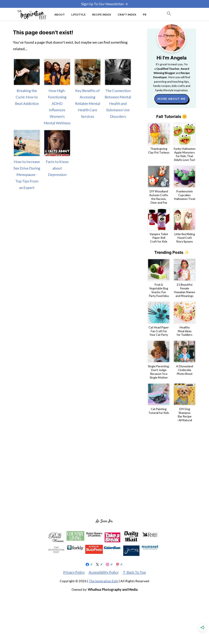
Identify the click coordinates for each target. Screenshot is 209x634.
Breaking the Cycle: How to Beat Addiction (27, 97)
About (59, 14)
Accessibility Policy (104, 572)
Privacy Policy (74, 572)
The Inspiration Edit (103, 581)
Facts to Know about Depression (57, 168)
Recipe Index (101, 14)
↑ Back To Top (134, 572)
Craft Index (127, 14)
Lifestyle (78, 14)
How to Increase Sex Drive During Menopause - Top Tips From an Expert (27, 174)
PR (144, 14)
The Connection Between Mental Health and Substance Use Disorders (118, 103)
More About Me (172, 98)
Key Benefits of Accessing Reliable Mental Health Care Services (87, 103)
